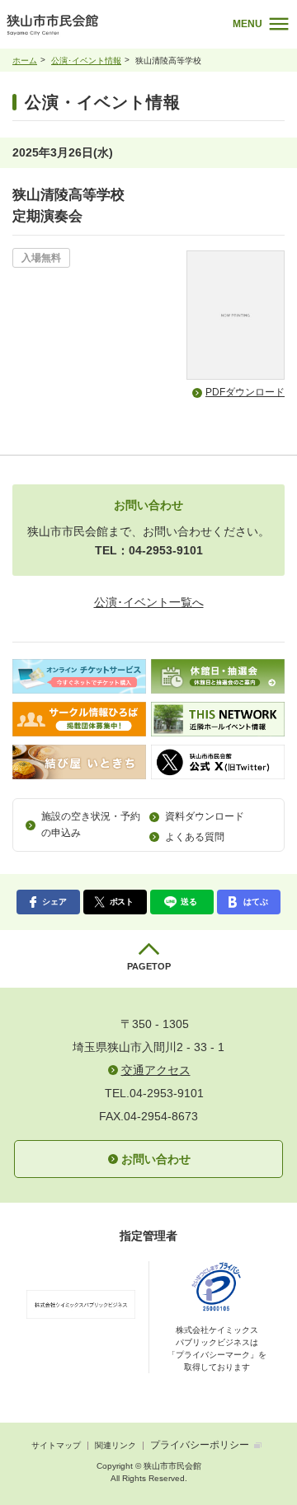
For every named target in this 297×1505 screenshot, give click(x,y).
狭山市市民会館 (101, 28)
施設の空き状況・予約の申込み (90, 824)
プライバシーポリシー (199, 1445)
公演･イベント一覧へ (149, 602)
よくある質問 (194, 837)
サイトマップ (56, 1445)
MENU (247, 24)
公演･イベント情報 (86, 60)
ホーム (24, 60)
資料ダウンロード (204, 816)
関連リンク (115, 1445)
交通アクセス (156, 1070)
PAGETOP (149, 966)
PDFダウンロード (245, 392)
